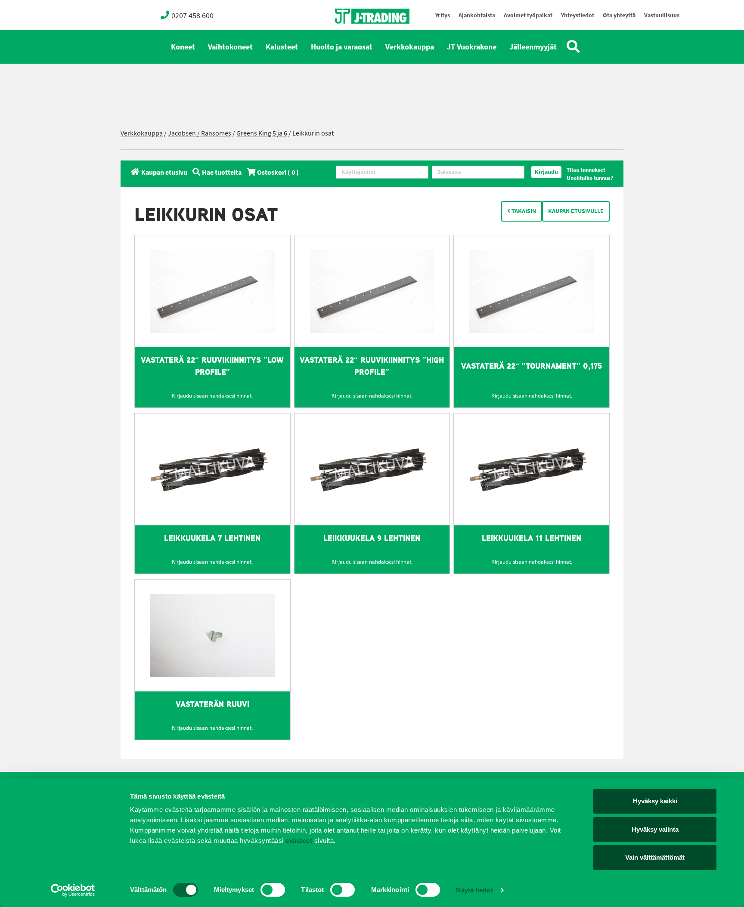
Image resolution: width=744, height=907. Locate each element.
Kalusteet (282, 47)
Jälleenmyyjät (533, 47)
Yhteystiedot (577, 15)
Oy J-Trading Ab (356, 35)
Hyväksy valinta (655, 829)
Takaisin (523, 211)
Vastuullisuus (661, 15)
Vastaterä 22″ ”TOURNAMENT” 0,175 (531, 366)
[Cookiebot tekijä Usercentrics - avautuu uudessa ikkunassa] (73, 890)
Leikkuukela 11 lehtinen (531, 538)
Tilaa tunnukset (586, 169)
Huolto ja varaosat (341, 47)
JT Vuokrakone (471, 47)
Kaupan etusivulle (576, 211)
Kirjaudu (546, 172)
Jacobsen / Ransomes (199, 133)
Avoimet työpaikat (528, 15)
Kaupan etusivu (164, 172)
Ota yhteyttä (619, 15)
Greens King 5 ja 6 (261, 133)
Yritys (442, 15)
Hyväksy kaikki (655, 801)
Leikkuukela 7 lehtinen (212, 538)
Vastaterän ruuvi (212, 704)
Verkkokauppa (409, 47)
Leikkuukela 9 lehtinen (371, 538)
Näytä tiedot (474, 890)
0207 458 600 (192, 15)
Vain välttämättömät (655, 857)
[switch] (272, 890)
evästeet (298, 840)
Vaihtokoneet (230, 47)
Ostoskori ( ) (278, 172)
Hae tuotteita (222, 172)
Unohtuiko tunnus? (590, 178)
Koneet (183, 47)
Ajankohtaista (477, 15)
